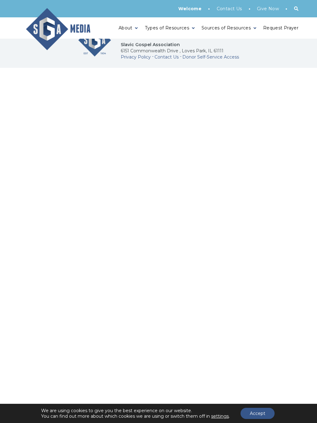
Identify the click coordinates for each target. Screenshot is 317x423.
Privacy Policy (136, 57)
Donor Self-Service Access (210, 57)
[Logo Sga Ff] (94, 50)
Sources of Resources (226, 28)
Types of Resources (167, 28)
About (125, 28)
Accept (257, 413)
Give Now (268, 9)
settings (220, 416)
